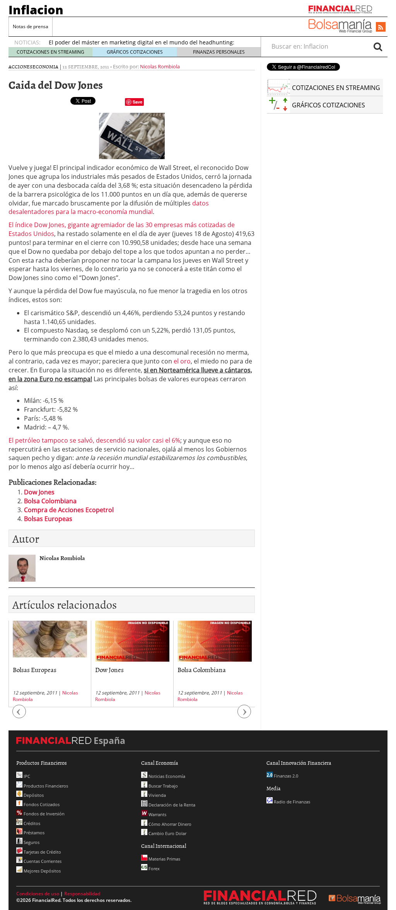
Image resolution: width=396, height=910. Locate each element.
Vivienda (156, 795)
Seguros (30, 842)
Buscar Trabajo (162, 786)
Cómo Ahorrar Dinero (169, 824)
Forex (153, 868)
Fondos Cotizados (41, 804)
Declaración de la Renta (171, 805)
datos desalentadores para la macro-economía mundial (109, 207)
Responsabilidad (82, 893)
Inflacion (36, 10)
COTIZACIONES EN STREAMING (50, 52)
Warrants (156, 814)
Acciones (20, 66)
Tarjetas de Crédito (41, 852)
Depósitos (33, 795)
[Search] (378, 46)
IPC (26, 776)
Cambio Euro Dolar (166, 833)
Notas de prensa (30, 26)
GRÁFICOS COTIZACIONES (135, 52)
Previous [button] (19, 715)
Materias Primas (163, 859)
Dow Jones (39, 492)
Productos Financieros (45, 786)
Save (137, 102)
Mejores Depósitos (41, 871)
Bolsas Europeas (48, 518)
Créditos (31, 823)
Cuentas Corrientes (41, 861)
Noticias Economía (166, 776)
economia (45, 66)
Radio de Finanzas (291, 802)
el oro (181, 361)
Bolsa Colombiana (50, 501)
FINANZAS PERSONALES (219, 52)
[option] (50, 664)
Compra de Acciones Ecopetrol (69, 510)
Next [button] (244, 715)
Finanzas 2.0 (285, 776)
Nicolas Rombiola (160, 66)
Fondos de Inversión (43, 814)
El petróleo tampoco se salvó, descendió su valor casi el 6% (94, 440)
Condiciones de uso (37, 893)
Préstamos (33, 832)
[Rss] (380, 27)
